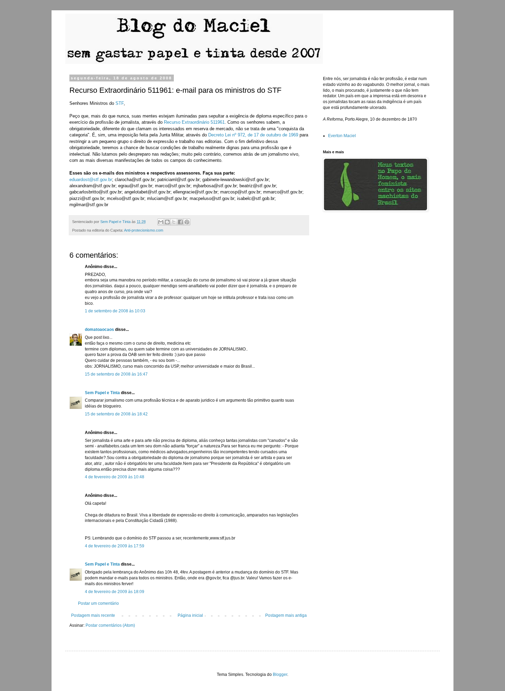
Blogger (280, 674)
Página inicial (190, 615)
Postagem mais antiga (286, 615)
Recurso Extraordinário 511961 (194, 122)
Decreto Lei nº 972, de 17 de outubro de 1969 (253, 134)
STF (119, 103)
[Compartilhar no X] (173, 222)
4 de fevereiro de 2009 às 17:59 (114, 546)
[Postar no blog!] (167, 222)
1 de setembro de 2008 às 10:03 (115, 311)
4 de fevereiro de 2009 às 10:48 (114, 477)
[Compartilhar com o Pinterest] (186, 222)
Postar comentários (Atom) (110, 625)
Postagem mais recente (93, 615)
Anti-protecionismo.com (143, 230)
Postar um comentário (98, 603)
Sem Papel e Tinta (102, 392)
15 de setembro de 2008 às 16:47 (116, 374)
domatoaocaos (99, 329)
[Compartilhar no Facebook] (180, 222)
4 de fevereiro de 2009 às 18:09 (114, 591)
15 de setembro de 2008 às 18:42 (116, 414)
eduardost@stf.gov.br (90, 179)
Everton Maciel (342, 135)
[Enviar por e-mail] (160, 222)
